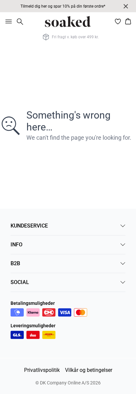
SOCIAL (20, 282)
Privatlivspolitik (42, 370)
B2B (15, 263)
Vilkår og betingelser (88, 370)
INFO (16, 244)
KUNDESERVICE (29, 226)
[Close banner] (126, 6)
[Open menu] (7, 21)
